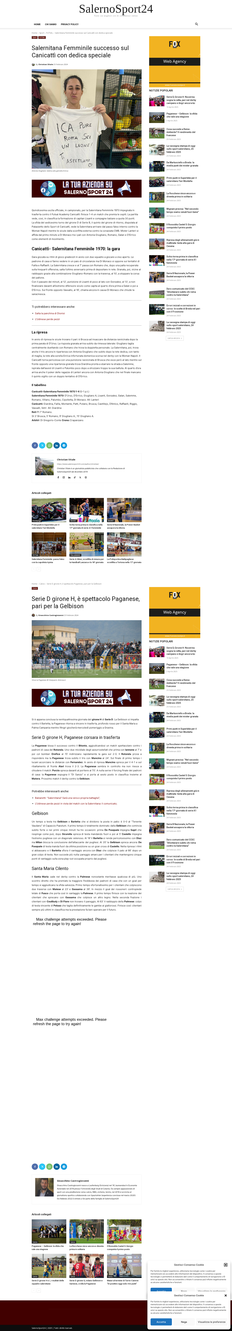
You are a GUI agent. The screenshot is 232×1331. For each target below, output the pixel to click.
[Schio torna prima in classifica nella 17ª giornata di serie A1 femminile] (86, 510)
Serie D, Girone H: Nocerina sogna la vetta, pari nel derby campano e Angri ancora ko (181, 100)
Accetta (161, 1321)
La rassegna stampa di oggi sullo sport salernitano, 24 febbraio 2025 (181, 325)
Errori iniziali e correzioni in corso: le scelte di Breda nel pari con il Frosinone (183, 308)
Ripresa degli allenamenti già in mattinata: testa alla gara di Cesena (183, 243)
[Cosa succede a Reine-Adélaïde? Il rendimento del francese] (156, 133)
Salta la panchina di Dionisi (50, 313)
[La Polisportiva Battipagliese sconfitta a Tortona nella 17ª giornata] (124, 544)
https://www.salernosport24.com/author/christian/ (78, 464)
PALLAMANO (75, 555)
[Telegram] (64, 445)
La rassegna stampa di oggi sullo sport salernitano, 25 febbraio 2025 (181, 149)
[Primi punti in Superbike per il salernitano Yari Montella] (49, 510)
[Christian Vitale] (34, 64)
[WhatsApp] (49, 445)
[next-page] (39, 569)
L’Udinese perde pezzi (47, 319)
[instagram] (63, 477)
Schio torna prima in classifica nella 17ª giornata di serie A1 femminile (182, 259)
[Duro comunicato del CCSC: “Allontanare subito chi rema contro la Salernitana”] (156, 292)
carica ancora (174, 338)
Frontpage (37, 521)
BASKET (73, 521)
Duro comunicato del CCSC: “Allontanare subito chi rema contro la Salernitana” (181, 292)
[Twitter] (42, 445)
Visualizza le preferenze (212, 1321)
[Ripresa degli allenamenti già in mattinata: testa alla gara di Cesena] (156, 244)
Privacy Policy (69, 24)
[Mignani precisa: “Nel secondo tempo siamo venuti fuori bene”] (156, 212)
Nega (184, 1321)
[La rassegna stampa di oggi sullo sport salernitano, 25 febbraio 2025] (156, 149)
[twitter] (80, 477)
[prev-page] (34, 569)
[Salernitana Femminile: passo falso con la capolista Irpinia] (49, 544)
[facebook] (58, 477)
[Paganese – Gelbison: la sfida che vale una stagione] (156, 117)
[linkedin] (69, 477)
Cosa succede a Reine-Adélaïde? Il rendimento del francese (181, 132)
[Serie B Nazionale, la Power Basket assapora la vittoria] (124, 510)
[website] (86, 477)
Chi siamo (51, 24)
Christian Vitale (45, 64)
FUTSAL (49, 33)
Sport (41, 33)
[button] (225, 1295)
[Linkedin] (57, 445)
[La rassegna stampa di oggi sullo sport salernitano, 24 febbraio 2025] (156, 326)
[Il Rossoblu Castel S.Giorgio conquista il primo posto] (156, 228)
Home (37, 24)
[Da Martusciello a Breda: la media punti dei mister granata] (156, 166)
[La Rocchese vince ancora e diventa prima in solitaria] (156, 197)
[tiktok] (75, 477)
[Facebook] (35, 445)
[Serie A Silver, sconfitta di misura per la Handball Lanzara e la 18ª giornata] (86, 544)
